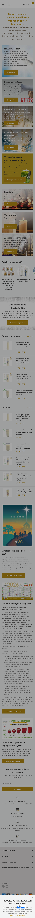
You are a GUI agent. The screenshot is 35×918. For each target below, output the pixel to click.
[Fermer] (32, 897)
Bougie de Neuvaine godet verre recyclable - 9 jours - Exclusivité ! (24, 393)
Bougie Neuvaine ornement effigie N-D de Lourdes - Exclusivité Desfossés (24, 378)
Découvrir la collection (17, 915)
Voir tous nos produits (17, 323)
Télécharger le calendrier (13, 711)
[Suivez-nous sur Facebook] (3, 886)
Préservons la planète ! (13, 761)
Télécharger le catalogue (13, 575)
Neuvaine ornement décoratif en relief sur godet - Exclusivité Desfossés (23, 346)
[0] (31, 4)
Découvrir (30, 336)
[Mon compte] (27, 4)
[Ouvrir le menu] (3, 4)
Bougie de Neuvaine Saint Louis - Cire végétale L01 (24, 491)
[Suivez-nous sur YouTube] (7, 886)
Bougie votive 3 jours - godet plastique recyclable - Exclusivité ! (23, 446)
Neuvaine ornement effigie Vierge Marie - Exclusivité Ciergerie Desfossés (22, 362)
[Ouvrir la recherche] (24, 4)
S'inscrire (17, 789)
